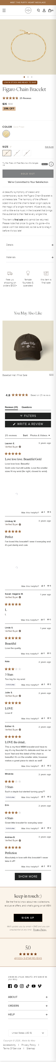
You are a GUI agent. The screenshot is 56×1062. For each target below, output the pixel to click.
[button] (24, 77)
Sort (25, 435)
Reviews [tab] (11, 408)
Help (11, 1014)
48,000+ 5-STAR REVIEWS (28, 958)
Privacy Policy (28, 1045)
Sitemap (31, 1048)
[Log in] (45, 10)
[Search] (39, 10)
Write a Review (33, 424)
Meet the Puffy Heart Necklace (28, 2)
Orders (13, 1005)
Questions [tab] (27, 408)
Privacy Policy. (40, 929)
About (12, 997)
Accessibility (9, 1045)
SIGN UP (28, 917)
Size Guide (49, 147)
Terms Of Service (12, 1048)
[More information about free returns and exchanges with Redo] (51, 164)
